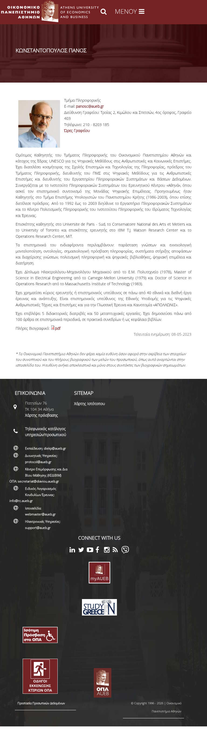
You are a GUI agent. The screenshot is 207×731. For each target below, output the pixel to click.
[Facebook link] (99, 550)
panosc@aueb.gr (90, 106)
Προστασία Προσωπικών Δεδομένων (41, 703)
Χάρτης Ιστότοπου (89, 403)
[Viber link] (125, 552)
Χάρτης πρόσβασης (41, 415)
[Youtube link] (91, 550)
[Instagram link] (108, 550)
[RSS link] (117, 550)
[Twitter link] (82, 550)
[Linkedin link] (74, 550)
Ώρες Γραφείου (77, 130)
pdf (57, 328)
